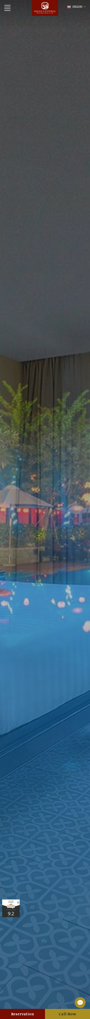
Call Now (67, 1014)
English (77, 6)
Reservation (22, 1014)
